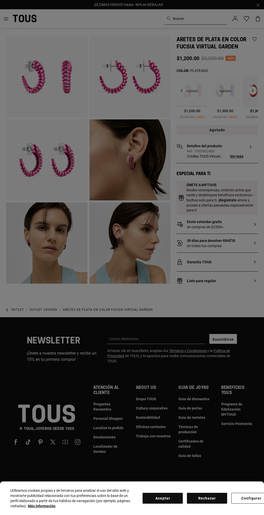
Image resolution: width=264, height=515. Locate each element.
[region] (132, 498)
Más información (41, 506)
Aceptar (162, 498)
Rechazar (207, 498)
